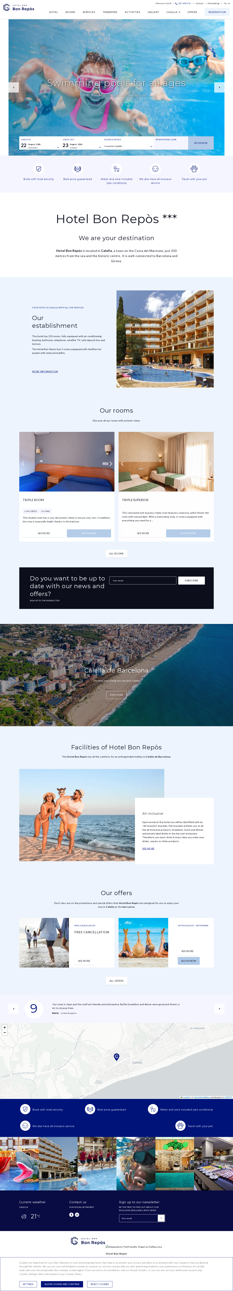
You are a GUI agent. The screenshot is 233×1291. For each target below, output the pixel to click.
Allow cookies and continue (62, 1284)
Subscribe (191, 580)
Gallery (153, 12)
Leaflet (186, 1097)
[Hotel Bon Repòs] (88, 1246)
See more (44, 533)
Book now (200, 143)
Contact (200, 3)
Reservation (217, 12)
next (219, 87)
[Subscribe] (161, 1218)
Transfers (110, 12)
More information (45, 371)
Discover (116, 694)
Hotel (53, 12)
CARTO (228, 1097)
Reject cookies (100, 1284)
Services (89, 12)
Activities (132, 12)
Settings (28, 1284)
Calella (172, 12)
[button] (116, 1057)
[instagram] (77, 1215)
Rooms (70, 12)
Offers (192, 12)
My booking (213, 3)
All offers (116, 980)
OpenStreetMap (201, 1097)
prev (14, 87)
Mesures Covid (163, 3)
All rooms (116, 553)
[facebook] (71, 1215)
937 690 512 (184, 3)
